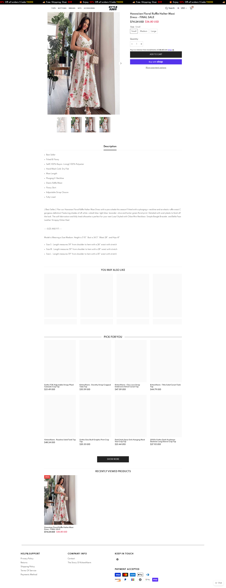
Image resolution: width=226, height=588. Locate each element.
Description (110, 146)
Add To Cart (156, 54)
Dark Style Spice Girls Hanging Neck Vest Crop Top (130, 440)
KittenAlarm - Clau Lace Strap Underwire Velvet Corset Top (127, 386)
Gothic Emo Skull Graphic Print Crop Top (94, 440)
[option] (83, 63)
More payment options (156, 68)
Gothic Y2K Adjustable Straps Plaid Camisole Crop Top (59, 386)
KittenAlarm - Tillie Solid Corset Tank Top (165, 386)
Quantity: (134, 39)
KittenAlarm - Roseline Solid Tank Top (60, 440)
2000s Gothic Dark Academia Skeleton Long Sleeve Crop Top (163, 440)
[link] (60, 320)
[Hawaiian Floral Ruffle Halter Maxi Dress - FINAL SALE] (60, 500)
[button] (46, 63)
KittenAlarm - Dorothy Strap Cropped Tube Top (95, 386)
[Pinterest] (117, 559)
